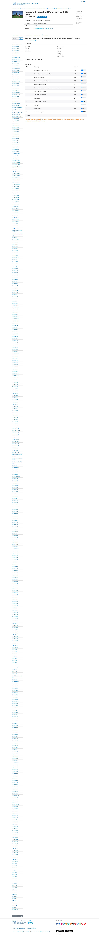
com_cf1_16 (14, 660)
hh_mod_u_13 (15, 294)
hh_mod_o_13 (15, 279)
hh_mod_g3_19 (15, 701)
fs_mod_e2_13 (15, 399)
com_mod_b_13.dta (16, 430)
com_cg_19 (14, 878)
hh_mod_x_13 (15, 298)
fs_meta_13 (14, 380)
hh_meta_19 (14, 679)
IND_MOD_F (14, 894)
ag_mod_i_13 (15, 331)
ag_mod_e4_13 (15, 320)
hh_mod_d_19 (15, 688)
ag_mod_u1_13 (15, 371)
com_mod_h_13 (15, 445)
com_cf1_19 (14, 874)
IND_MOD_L (14, 907)
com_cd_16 (14, 656)
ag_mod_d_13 (15, 312)
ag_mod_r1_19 (15, 808)
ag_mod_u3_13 (15, 375)
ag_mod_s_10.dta (15, 158)
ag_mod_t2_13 (15, 369)
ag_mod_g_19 (15, 771)
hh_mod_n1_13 (15, 274)
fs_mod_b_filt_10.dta (16, 166)
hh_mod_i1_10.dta (15, 66)
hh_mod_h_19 (15, 703)
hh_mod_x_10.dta (15, 105)
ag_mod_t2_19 (15, 817)
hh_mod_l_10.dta (15, 74)
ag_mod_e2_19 (15, 762)
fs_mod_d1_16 (15, 616)
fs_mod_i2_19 (15, 854)
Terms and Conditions (28, 931)
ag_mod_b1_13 (15, 303)
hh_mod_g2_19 (15, 699)
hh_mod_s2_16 (15, 520)
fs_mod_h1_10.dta (15, 188)
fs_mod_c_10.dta (15, 168)
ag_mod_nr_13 (15, 347)
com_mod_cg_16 (15, 667)
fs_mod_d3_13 (15, 393)
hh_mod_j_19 (15, 710)
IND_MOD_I (14, 900)
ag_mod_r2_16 (15, 594)
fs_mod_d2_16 (15, 618)
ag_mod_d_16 (15, 544)
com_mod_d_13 (15, 434)
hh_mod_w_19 (15, 745)
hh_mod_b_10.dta (15, 46)
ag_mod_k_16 (15, 570)
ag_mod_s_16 (15, 596)
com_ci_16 (14, 671)
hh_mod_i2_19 (15, 707)
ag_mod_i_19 (15, 778)
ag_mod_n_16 (15, 577)
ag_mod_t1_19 (15, 815)
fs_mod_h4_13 (15, 415)
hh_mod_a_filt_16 (15, 467)
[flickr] (59, 923)
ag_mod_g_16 (15, 557)
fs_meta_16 (14, 607)
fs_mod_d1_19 (15, 828)
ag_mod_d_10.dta (15, 122)
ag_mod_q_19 (15, 806)
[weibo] (82, 923)
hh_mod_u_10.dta (15, 98)
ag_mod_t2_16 (15, 601)
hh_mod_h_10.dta (15, 63)
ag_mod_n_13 (15, 344)
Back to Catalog (18, 916)
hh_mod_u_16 (15, 524)
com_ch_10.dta (15, 221)
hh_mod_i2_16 (15, 491)
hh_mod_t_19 (15, 738)
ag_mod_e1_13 (15, 314)
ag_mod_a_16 (15, 535)
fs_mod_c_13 (15, 386)
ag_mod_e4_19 (15, 767)
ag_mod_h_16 (15, 559)
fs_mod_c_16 (15, 614)
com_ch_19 (14, 881)
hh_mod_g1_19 (15, 696)
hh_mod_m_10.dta (16, 76)
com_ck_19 (14, 887)
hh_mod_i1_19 (15, 705)
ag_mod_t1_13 (15, 366)
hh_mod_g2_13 (15, 255)
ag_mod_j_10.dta (15, 136)
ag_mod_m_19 (15, 789)
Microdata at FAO (36, 3)
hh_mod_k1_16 (15, 496)
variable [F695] (68, 8)
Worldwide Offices (31, 928)
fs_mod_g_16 (15, 631)
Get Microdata (42, 16)
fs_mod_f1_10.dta (15, 182)
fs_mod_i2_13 (15, 419)
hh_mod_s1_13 (15, 288)
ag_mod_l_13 (15, 340)
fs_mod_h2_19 (15, 848)
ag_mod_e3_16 (15, 550)
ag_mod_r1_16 (15, 592)
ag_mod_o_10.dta (15, 147)
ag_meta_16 (14, 533)
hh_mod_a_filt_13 (15, 239)
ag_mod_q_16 (15, 590)
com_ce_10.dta (15, 212)
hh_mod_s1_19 (15, 734)
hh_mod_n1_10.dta (16, 79)
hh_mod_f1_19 (15, 694)
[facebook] (57, 923)
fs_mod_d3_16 (15, 621)
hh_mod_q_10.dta (15, 87)
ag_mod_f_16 (15, 555)
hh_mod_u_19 (15, 740)
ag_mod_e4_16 (15, 553)
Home (13, 8)
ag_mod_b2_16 (15, 539)
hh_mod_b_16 (15, 469)
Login (81, 1)
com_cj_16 (14, 673)
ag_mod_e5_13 (15, 323)
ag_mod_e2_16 (15, 548)
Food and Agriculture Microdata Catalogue (24, 8)
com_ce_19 (14, 872)
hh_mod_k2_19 (15, 714)
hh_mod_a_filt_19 (15, 681)
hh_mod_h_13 (15, 259)
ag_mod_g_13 (15, 327)
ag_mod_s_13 (15, 364)
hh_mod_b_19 (15, 683)
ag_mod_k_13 (15, 338)
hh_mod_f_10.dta (15, 55)
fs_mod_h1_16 (15, 634)
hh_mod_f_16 (15, 478)
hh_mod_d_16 (15, 474)
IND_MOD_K (14, 905)
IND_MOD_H (14, 898)
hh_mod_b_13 (15, 242)
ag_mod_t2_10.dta (16, 162)
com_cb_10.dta (15, 206)
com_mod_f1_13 (15, 439)
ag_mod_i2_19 (15, 780)
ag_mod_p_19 (15, 802)
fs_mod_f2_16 (15, 629)
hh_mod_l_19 (15, 716)
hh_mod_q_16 (15, 513)
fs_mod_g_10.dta (15, 186)
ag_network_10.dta (16, 164)
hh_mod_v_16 (15, 526)
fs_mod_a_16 (15, 610)
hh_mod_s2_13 (15, 290)
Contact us (19, 931)
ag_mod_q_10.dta (15, 151)
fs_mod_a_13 (15, 382)
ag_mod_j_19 (15, 782)
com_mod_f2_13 (15, 441)
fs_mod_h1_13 (15, 408)
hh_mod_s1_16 (15, 518)
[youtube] (85, 923)
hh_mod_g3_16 (15, 485)
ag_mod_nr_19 (15, 793)
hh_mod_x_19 (15, 747)
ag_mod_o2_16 (15, 585)
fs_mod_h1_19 (15, 845)
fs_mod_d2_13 (15, 390)
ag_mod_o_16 (15, 581)
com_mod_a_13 (15, 428)
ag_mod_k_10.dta (15, 138)
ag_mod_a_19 (15, 751)
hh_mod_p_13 (15, 281)
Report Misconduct (45, 931)
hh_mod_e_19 (15, 690)
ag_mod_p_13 (15, 355)
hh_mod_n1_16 (15, 504)
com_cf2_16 (14, 662)
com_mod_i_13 (15, 447)
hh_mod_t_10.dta (15, 96)
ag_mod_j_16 (15, 568)
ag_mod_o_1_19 (15, 795)
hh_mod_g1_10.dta (16, 57)
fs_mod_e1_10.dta (16, 177)
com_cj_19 (14, 885)
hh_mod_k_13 (15, 268)
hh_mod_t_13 (15, 292)
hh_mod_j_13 (15, 266)
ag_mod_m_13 (15, 342)
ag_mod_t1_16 (15, 599)
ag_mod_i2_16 (15, 566)
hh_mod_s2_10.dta (16, 94)
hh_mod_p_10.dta (15, 85)
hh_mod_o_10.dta (15, 83)
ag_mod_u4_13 (15, 377)
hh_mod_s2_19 (15, 736)
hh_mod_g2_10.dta (16, 59)
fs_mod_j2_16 (15, 645)
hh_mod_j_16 (15, 493)
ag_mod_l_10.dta (15, 140)
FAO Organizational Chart (19, 928)
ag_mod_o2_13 (15, 353)
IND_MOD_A (14, 889)
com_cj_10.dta (15, 225)
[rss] (66, 923)
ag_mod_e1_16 (15, 546)
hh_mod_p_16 (15, 511)
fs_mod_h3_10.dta (16, 193)
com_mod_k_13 (15, 452)
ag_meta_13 (14, 301)
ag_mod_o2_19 (15, 799)
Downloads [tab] (37, 35)
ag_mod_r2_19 (15, 810)
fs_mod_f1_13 (15, 401)
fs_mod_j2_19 (15, 859)
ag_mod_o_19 (15, 797)
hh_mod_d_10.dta (15, 50)
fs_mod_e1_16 (15, 623)
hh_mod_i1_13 (15, 261)
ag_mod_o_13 (15, 349)
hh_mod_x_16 (15, 531)
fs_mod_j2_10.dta (15, 201)
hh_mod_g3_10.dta (16, 61)
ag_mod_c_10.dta (15, 120)
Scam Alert (37, 931)
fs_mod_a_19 (15, 821)
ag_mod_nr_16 (15, 579)
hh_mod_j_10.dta (15, 70)
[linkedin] (64, 923)
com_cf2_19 (14, 876)
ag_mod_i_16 (15, 561)
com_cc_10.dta (15, 208)
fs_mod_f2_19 (15, 841)
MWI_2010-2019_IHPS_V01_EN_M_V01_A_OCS (55, 8)
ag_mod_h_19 (15, 773)
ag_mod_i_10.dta (15, 133)
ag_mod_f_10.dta (15, 127)
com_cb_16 (14, 651)
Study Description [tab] (17, 35)
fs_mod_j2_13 (15, 423)
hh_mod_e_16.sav (16, 476)
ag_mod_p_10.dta (15, 149)
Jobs (14, 931)
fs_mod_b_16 (15, 612)
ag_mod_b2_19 (15, 753)
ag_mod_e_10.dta (15, 125)
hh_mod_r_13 (15, 285)
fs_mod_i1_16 (15, 640)
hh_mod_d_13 (15, 246)
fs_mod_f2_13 (15, 404)
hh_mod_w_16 (15, 528)
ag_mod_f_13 (15, 325)
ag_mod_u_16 (15, 603)
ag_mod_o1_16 (15, 583)
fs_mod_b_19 (15, 824)
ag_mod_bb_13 (15, 307)
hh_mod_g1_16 (15, 480)
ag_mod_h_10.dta (15, 131)
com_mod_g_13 (15, 443)
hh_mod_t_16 (15, 522)
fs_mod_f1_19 (15, 839)
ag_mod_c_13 (15, 309)
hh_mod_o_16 (15, 509)
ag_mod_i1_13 (15, 334)
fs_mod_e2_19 (15, 837)
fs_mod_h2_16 (15, 636)
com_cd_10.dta (15, 210)
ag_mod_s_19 (15, 813)
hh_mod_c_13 (15, 244)
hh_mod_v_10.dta (15, 101)
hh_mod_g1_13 (15, 252)
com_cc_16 (14, 653)
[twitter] (78, 923)
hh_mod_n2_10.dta (16, 81)
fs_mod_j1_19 (15, 856)
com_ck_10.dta (15, 228)
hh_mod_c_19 (15, 686)
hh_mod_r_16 (15, 515)
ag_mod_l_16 (15, 572)
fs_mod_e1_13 (15, 397)
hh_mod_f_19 (15, 692)
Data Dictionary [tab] (28, 35)
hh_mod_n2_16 (15, 507)
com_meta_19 (15, 861)
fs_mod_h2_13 (15, 410)
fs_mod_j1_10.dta (15, 199)
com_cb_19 (14, 865)
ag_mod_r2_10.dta (16, 155)
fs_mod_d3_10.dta (16, 175)
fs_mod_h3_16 (15, 638)
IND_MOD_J (14, 902)
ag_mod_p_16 (15, 588)
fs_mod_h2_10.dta (16, 190)
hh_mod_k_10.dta (15, 72)
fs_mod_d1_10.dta (16, 171)
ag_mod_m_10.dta (16, 142)
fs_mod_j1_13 (15, 421)
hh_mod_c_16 (15, 472)
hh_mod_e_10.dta (15, 52)
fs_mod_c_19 (15, 826)
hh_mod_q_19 (15, 729)
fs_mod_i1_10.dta (15, 195)
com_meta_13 (15, 426)
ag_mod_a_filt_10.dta (16, 116)
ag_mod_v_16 (15, 605)
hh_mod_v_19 (15, 742)
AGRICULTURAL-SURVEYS (39, 8)
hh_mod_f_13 (15, 250)
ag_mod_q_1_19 (15, 804)
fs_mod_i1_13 (15, 417)
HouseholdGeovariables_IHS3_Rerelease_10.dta (17, 109)
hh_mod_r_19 (15, 732)
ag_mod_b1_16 (15, 537)
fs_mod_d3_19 (15, 832)
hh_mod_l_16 (15, 500)
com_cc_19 (14, 867)
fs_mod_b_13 (15, 384)
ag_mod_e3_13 (15, 318)
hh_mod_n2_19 (15, 723)
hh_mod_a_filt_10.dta (16, 44)
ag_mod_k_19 (15, 784)
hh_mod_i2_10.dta (16, 68)
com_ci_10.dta (15, 223)
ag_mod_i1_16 (15, 564)
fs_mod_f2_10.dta (16, 184)
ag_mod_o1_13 (15, 351)
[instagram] (62, 923)
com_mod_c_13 (15, 432)
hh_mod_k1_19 (15, 712)
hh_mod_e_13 (15, 248)
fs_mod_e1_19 (15, 835)
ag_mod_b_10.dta (15, 118)
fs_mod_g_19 (15, 843)
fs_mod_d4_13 (15, 395)
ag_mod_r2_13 (15, 362)
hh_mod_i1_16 (15, 489)
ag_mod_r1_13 (15, 360)
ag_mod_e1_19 (15, 760)
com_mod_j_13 (15, 450)
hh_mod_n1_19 (15, 721)
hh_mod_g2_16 (15, 482)
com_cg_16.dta (15, 664)
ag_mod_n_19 (15, 791)
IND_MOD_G (14, 896)
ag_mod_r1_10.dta (16, 153)
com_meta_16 (15, 647)
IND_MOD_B (14, 891)
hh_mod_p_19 (15, 727)
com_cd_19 (14, 870)
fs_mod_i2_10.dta (15, 197)
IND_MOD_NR (15, 909)
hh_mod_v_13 (15, 296)
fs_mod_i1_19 (15, 852)
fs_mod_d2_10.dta (16, 173)
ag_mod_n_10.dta (15, 144)
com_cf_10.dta (15, 214)
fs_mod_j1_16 (15, 642)
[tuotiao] (75, 923)
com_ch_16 (14, 669)
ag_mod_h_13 (15, 329)
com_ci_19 (14, 883)
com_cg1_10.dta (15, 217)
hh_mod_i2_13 (15, 263)
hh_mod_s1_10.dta (16, 92)
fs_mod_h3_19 (15, 850)
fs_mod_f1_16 (15, 627)
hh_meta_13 (14, 237)
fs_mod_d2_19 (15, 830)
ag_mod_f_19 (15, 769)
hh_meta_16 (14, 465)
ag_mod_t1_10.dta (16, 160)
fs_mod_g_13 (15, 406)
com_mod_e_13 (15, 437)
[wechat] (80, 923)
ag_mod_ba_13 (15, 305)
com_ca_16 (14, 649)
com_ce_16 (14, 658)
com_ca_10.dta (15, 204)
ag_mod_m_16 (15, 575)
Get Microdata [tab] (46, 35)
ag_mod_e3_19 (15, 764)
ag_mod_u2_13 (15, 373)
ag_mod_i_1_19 (15, 775)
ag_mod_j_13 (15, 336)
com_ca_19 (14, 863)
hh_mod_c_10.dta (15, 48)
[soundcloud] (71, 923)
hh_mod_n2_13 (15, 277)
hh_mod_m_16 (15, 502)
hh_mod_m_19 (15, 718)
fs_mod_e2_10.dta (16, 179)
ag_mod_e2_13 (15, 316)
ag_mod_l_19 (15, 786)
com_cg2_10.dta (15, 219)
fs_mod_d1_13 (15, 388)
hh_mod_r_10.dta (15, 90)
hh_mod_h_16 (15, 487)
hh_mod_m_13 (15, 272)
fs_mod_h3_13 (15, 412)
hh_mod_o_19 (15, 725)
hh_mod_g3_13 (15, 257)
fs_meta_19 (14, 819)
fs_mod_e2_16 (15, 625)
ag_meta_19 (14, 749)
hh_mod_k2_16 (15, 498)
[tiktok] (73, 923)
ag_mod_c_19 (15, 756)
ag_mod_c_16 (15, 542)
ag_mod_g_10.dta (15, 129)
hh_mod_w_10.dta (16, 103)
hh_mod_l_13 (15, 270)
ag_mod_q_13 (15, 358)
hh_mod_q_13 (15, 283)
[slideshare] (68, 923)
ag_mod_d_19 (15, 758)
